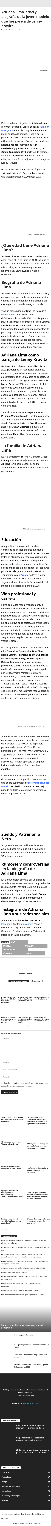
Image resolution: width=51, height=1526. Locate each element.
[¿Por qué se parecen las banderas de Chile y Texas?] (6, 1347)
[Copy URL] (34, 36)
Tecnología (13, 1477)
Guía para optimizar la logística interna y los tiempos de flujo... (30, 1426)
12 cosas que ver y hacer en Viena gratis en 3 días (11, 1143)
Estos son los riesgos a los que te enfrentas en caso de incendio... (38, 1221)
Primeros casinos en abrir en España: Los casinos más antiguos (25, 998)
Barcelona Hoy (28, 1395)
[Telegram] (28, 36)
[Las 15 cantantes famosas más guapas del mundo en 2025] (42, 1010)
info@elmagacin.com (31, 1403)
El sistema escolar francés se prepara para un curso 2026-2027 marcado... (32, 1451)
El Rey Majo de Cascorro (23, 1335)
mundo (20, 1393)
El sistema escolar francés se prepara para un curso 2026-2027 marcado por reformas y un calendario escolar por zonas (23, 1255)
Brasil (24, 575)
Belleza (7, 946)
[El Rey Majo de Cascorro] (6, 1336)
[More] (40, 36)
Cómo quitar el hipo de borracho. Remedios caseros (19, 1290)
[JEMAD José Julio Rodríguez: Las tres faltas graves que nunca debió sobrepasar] (38, 1135)
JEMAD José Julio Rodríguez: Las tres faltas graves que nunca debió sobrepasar (37, 1146)
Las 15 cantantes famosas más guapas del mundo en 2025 (41, 1019)
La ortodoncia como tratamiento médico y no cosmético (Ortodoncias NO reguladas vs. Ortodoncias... (38, 1120)
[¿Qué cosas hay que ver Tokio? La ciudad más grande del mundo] (25, 1010)
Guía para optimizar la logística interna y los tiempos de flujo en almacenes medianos (23, 1241)
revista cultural (22, 1390)
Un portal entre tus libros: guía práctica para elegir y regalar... (30, 1439)
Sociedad (12, 1472)
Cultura (11, 1500)
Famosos (29, 946)
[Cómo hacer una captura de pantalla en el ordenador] (6, 1357)
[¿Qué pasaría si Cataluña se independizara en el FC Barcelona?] (38, 1159)
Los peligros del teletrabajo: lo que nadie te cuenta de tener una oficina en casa (24, 1278)
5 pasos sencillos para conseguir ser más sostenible (22, 1326)
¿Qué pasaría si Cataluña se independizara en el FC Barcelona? (37, 1170)
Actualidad (13, 1491)
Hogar (11, 1482)
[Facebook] (4, 36)
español (29, 1393)
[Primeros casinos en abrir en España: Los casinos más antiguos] (25, 990)
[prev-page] (23, 1026)
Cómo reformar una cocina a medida (14, 1272)
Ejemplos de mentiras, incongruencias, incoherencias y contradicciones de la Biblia (12, 1193)
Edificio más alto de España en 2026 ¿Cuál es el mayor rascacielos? (8, 999)
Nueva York (7, 314)
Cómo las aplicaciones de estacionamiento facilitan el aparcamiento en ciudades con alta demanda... (38, 1195)
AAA (13, 942)
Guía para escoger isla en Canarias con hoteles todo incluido (23, 1268)
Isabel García (8, 30)
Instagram (27, 924)
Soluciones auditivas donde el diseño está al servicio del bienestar (12, 1119)
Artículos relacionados (19, 981)
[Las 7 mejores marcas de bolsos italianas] (42, 990)
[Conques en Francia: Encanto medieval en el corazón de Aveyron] (9, 1010)
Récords (7, 953)
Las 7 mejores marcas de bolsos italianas (41, 998)
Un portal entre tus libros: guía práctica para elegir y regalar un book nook (25, 1248)
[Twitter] (10, 36)
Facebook (6, 924)
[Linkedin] (22, 36)
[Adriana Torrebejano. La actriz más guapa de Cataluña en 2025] (6, 1367)
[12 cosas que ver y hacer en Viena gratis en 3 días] (12, 1134)
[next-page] (27, 1026)
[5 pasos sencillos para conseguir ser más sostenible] (25, 1315)
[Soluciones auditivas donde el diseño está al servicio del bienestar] (12, 1108)
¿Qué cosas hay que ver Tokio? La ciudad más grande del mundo (25, 1020)
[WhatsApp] (16, 36)
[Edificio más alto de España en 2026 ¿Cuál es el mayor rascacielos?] (9, 990)
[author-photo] (25, 965)
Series (29, 953)
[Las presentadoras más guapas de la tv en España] (12, 1158)
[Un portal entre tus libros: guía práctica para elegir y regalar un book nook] (7, 1441)
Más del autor (36, 981)
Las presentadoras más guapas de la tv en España (11, 1167)
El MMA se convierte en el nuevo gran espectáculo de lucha (22, 1295)
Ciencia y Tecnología (17, 1495)
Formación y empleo (17, 1486)
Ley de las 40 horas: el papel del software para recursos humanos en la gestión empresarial (24, 1262)
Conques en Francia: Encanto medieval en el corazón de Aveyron (8, 1020)
